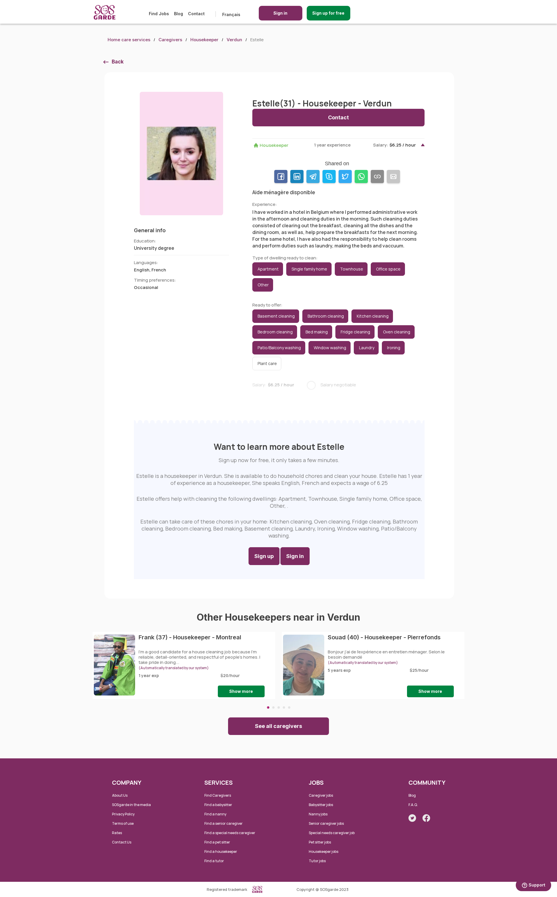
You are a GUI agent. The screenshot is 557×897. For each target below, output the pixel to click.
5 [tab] (289, 707)
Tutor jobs (317, 860)
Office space (388, 269)
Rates (117, 832)
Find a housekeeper (220, 851)
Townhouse (351, 269)
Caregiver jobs (321, 795)
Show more (241, 691)
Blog (178, 13)
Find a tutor (214, 860)
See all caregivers (278, 726)
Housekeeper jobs (323, 851)
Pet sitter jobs (320, 842)
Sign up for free (328, 13)
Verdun (234, 39)
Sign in (280, 13)
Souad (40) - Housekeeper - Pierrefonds (384, 637)
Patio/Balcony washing (279, 347)
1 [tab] (268, 707)
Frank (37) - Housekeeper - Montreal (190, 637)
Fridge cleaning (355, 332)
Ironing (393, 347)
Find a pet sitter (217, 842)
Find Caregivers (217, 795)
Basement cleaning (276, 316)
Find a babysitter (218, 804)
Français (231, 14)
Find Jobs (159, 13)
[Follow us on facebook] (426, 818)
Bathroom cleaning (326, 316)
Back (118, 62)
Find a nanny (215, 814)
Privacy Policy (123, 814)
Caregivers (170, 39)
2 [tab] (273, 707)
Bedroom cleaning (275, 332)
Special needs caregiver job (332, 832)
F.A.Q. (413, 804)
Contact (196, 13)
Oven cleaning (396, 332)
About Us (119, 795)
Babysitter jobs (321, 804)
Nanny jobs (318, 814)
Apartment (268, 269)
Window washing (330, 347)
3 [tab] (278, 707)
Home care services (129, 39)
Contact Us (121, 842)
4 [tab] (284, 707)
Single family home (309, 269)
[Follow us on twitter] (412, 818)
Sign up (264, 556)
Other (263, 284)
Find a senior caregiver (223, 823)
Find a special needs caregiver (229, 832)
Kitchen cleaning (373, 316)
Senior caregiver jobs (326, 823)
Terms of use (123, 823)
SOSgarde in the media (131, 804)
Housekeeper (204, 39)
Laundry (366, 347)
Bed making (317, 332)
